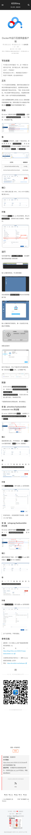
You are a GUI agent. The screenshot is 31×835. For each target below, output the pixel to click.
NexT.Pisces (16, 816)
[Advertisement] (15, 727)
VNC (21, 794)
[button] (2, 5)
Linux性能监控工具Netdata (7, 800)
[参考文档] (28, 638)
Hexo (10, 816)
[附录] (28, 382)
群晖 (6, 794)
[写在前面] (28, 60)
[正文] (28, 80)
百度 (25, 794)
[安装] (28, 110)
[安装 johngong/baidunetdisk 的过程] (28, 523)
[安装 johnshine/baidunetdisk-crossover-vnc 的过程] (28, 407)
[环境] (28, 212)
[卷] (28, 137)
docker (11, 794)
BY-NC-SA (15, 770)
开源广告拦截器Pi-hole (23, 799)
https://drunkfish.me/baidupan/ (16, 663)
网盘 (16, 794)
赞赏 (15, 751)
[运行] (28, 251)
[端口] (28, 187)
